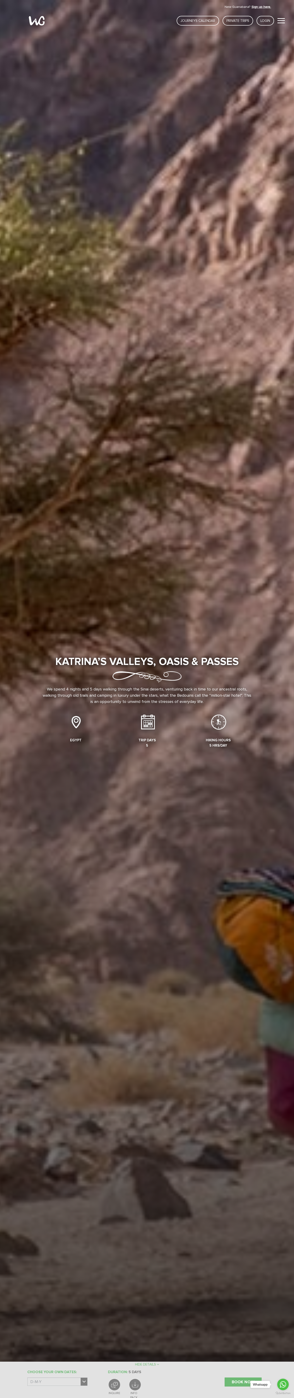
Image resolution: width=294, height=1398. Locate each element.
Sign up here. (261, 7)
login (265, 21)
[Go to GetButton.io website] (283, 1393)
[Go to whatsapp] (283, 1384)
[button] (147, 1364)
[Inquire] (114, 1384)
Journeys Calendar (198, 21)
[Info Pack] (135, 1384)
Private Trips (237, 21)
